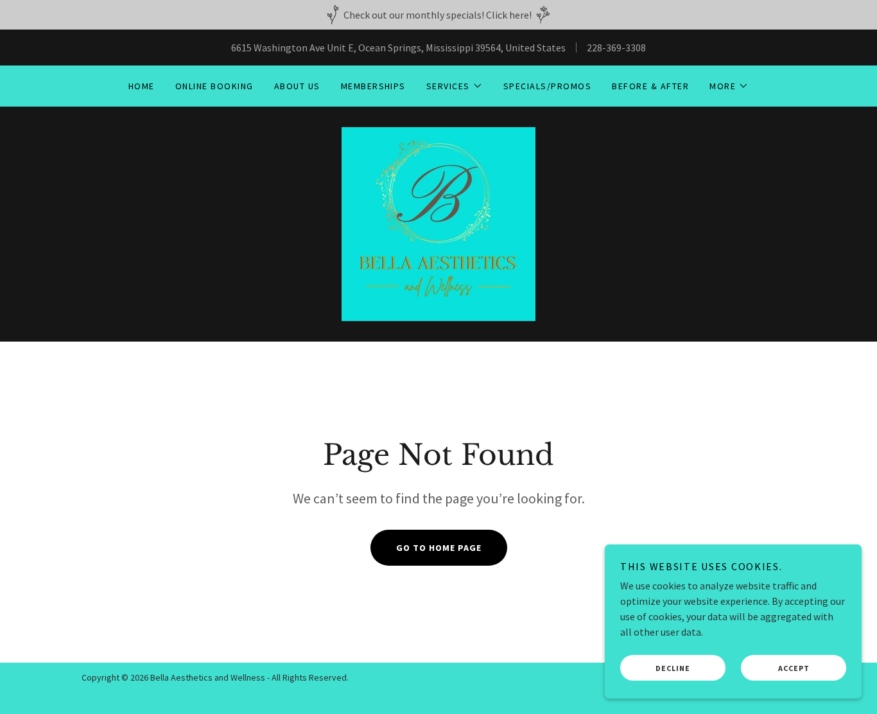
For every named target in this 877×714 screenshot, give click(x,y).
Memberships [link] (373, 86)
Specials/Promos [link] (547, 86)
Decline (673, 668)
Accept (794, 668)
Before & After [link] (650, 86)
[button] (454, 86)
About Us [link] (297, 86)
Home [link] (141, 86)
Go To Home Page (439, 547)
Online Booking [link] (214, 86)
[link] (438, 222)
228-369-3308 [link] (616, 47)
